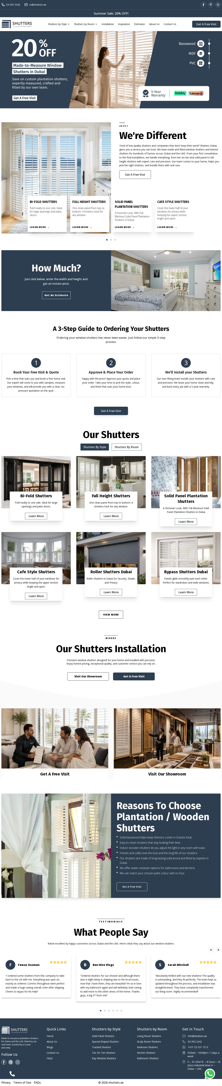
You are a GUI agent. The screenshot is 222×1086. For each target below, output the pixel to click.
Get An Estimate (56, 295)
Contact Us (170, 24)
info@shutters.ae (197, 1036)
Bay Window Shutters (104, 1058)
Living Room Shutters (149, 1036)
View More (111, 614)
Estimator (139, 24)
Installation (108, 24)
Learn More (36, 516)
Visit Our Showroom (88, 676)
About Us (154, 24)
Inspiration (124, 24)
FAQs (50, 1058)
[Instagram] (218, 4)
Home (50, 1036)
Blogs (50, 1047)
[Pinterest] (210, 4)
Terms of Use (22, 1082)
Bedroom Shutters (147, 1047)
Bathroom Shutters (148, 1058)
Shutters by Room (84, 24)
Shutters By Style (94, 447)
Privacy (6, 1082)
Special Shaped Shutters (105, 1041)
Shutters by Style (57, 24)
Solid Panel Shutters (103, 1036)
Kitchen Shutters (146, 1052)
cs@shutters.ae (37, 4)
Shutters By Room (127, 447)
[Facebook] (203, 4)
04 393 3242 (13, 4)
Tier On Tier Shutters (103, 1052)
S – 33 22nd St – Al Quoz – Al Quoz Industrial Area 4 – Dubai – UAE (203, 1065)
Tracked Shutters (101, 1047)
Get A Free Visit (206, 24)
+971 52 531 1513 (198, 1047)
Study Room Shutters (149, 1041)
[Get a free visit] (111, 69)
